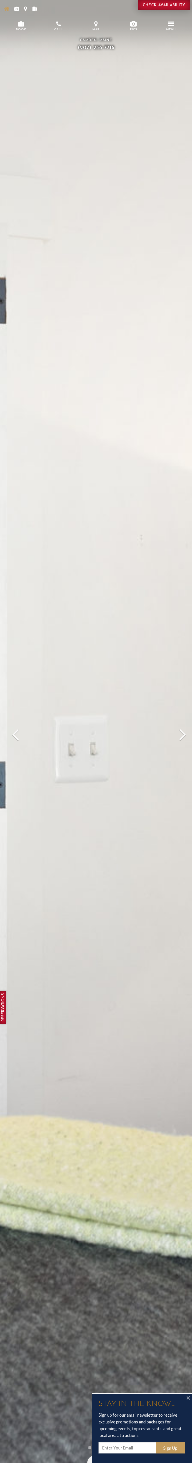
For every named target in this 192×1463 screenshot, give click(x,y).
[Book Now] (34, 9)
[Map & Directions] (25, 9)
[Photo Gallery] (16, 9)
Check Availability (164, 5)
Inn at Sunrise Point (96, 18)
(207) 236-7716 (96, 47)
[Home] (6, 9)
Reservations (3, 1007)
